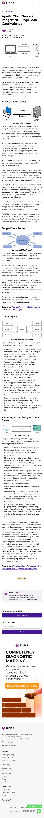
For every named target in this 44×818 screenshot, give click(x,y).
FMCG (4, 782)
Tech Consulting (7, 757)
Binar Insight (22, 578)
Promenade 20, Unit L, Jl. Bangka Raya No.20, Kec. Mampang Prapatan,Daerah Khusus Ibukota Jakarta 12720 (19, 737)
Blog (3, 11)
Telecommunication (8, 771)
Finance (4, 779)
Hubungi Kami (22, 615)
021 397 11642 (9, 742)
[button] (39, 2)
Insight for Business (8, 792)
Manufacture (6, 773)
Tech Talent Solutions (9, 760)
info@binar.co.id (10, 745)
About (4, 795)
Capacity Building (8, 755)
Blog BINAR (6, 790)
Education (5, 776)
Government (6, 768)
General (10, 11)
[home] (8, 3)
